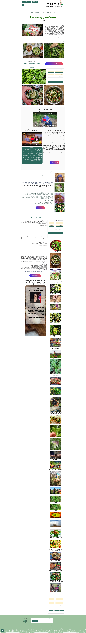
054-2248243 (46, 626)
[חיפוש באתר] (23, 5)
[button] (47, 13)
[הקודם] (25, 311)
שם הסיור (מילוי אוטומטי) (59, 76)
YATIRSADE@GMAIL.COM (39, 626)
